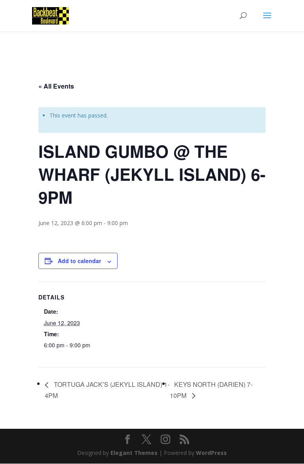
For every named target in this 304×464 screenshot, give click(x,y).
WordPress (211, 452)
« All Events (56, 86)
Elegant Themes (134, 452)
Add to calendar (79, 261)
